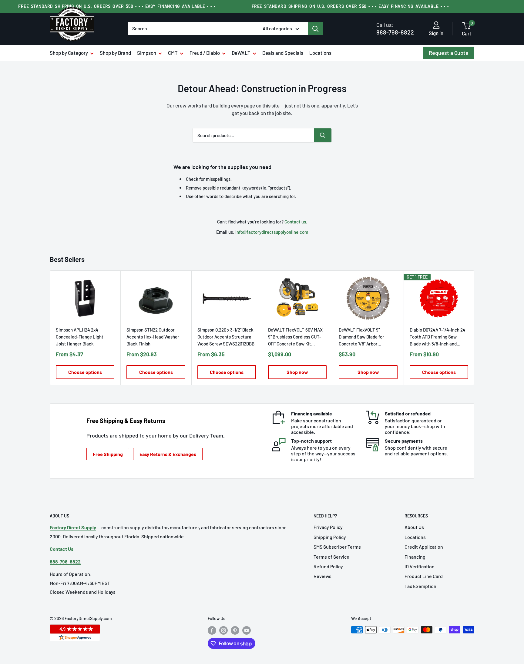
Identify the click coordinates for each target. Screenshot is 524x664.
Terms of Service (331, 557)
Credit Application (424, 547)
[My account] (436, 25)
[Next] (474, 327)
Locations (320, 53)
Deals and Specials (282, 53)
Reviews (322, 576)
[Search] (315, 28)
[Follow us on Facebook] (212, 630)
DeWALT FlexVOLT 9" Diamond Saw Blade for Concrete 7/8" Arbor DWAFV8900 (361, 337)
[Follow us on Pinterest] (235, 630)
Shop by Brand (115, 53)
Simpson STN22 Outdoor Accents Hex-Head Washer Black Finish (152, 336)
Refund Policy (328, 566)
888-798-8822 (395, 28)
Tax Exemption (420, 586)
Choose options (85, 372)
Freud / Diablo (205, 53)
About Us (414, 527)
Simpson (146, 53)
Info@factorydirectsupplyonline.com (271, 232)
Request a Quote (449, 52)
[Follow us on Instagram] (223, 630)
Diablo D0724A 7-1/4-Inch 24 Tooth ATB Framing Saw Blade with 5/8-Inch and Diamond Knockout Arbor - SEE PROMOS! (437, 337)
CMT (173, 53)
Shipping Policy (330, 537)
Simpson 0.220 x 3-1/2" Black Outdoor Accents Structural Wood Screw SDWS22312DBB (225, 336)
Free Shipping (108, 454)
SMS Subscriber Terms (337, 547)
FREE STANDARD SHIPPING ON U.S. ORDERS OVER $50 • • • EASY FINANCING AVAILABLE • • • (116, 6)
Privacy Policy (328, 527)
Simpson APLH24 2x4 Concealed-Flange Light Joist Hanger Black (79, 336)
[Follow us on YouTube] (246, 630)
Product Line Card (424, 576)
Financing (415, 557)
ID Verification (420, 566)
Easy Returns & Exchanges (167, 454)
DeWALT (241, 53)
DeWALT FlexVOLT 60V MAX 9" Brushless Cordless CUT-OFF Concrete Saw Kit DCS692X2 (295, 337)
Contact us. (295, 221)
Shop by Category (69, 53)
